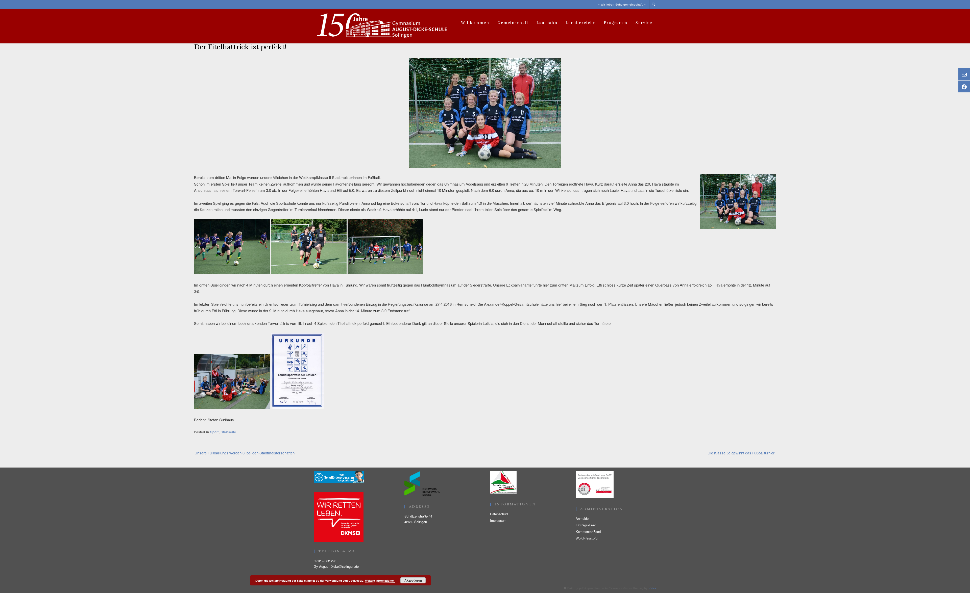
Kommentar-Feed (588, 531)
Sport (214, 432)
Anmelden (583, 518)
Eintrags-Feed (586, 525)
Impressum (498, 520)
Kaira (652, 588)
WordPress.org (586, 538)
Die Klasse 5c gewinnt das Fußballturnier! (741, 452)
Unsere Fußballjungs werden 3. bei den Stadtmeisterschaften (245, 452)
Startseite (228, 432)
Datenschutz (499, 513)
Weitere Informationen (380, 580)
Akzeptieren (413, 580)
